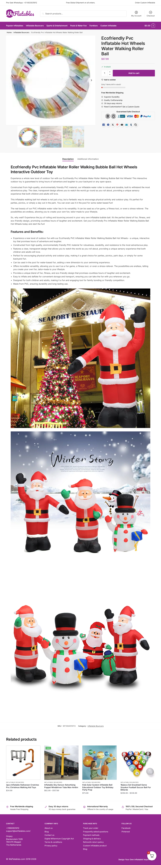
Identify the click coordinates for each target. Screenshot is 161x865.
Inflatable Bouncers (21, 32)
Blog (47, 831)
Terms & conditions (53, 842)
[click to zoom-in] (50, 80)
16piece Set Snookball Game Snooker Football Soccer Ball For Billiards (136, 787)
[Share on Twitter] (112, 124)
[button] (91, 80)
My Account (136, 16)
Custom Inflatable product (95, 845)
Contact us (49, 835)
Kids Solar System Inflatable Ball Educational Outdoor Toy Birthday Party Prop (97, 787)
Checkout (151, 16)
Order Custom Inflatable (145, 3)
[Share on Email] (122, 124)
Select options (23, 798)
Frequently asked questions (95, 831)
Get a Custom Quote (130, 107)
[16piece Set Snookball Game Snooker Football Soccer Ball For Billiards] (138, 762)
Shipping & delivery (92, 838)
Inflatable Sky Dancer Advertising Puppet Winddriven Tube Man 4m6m (61, 786)
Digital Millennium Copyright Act (59, 838)
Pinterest (126, 831)
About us (49, 828)
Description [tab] (68, 159)
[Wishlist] (37, 749)
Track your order (90, 828)
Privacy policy (51, 845)
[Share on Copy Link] (135, 124)
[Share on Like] (103, 124)
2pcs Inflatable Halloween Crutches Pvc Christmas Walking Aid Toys (22, 786)
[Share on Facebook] (108, 124)
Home (9, 32)
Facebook (126, 828)
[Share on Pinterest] (117, 124)
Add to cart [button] (99, 798)
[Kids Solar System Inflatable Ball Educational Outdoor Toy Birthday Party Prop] (99, 762)
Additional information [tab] (88, 159)
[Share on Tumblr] (131, 124)
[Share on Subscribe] (126, 124)
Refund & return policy (93, 842)
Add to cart (133, 73)
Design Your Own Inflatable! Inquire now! (136, 859)
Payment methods (91, 835)
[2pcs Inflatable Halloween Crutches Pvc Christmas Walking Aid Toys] (23, 762)
